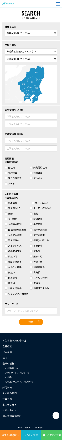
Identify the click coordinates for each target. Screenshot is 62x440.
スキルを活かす (41, 277)
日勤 (10, 213)
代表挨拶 (7, 352)
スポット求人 (15, 245)
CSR (4, 357)
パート (11, 183)
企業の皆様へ (9, 363)
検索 (31, 321)
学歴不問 (37, 224)
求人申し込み (9, 404)
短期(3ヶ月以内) (41, 240)
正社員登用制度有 (17, 229)
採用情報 (7, 387)
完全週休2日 (14, 208)
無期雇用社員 (40, 167)
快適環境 (12, 277)
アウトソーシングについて (17, 372)
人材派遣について (13, 368)
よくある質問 (9, 393)
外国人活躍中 (15, 288)
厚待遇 (36, 283)
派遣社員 (37, 172)
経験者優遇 (39, 267)
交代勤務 (12, 219)
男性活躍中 (13, 240)
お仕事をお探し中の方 (14, 340)
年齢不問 (37, 261)
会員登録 (7, 398)
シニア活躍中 (15, 235)
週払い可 (37, 256)
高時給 (36, 272)
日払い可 (12, 256)
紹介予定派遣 (15, 178)
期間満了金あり (41, 288)
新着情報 (12, 202)
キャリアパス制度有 (18, 293)
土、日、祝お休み (42, 208)
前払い (11, 272)
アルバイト (39, 178)
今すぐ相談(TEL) (10, 435)
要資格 (11, 283)
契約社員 (12, 172)
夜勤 (35, 213)
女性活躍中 (39, 235)
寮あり (36, 251)
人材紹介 (9, 377)
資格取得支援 (15, 251)
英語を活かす (15, 261)
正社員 (11, 167)
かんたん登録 (31, 435)
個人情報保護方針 (12, 416)
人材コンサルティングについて (19, 381)
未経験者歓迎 (15, 224)
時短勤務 (37, 219)
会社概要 (7, 346)
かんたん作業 (15, 267)
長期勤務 (37, 245)
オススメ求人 (41, 202)
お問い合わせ (9, 410)
